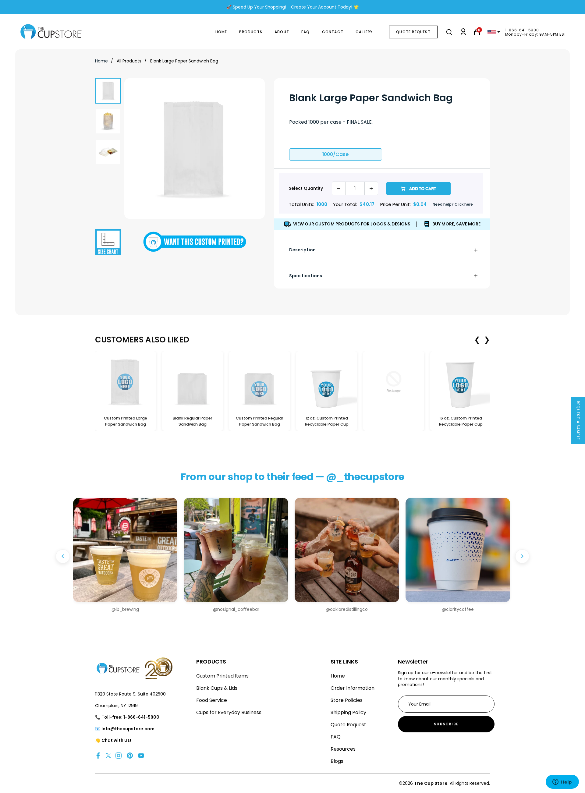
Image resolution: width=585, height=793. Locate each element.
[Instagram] (118, 755)
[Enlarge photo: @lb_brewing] (125, 550)
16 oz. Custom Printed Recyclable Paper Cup (461, 421)
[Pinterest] (130, 755)
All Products (129, 61)
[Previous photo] (63, 556)
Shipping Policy (348, 712)
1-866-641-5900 (522, 30)
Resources (343, 748)
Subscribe (446, 724)
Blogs (337, 761)
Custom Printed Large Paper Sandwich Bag (125, 421)
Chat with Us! (116, 740)
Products (250, 31)
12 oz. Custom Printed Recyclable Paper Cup (327, 421)
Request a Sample (578, 420)
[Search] (449, 32)
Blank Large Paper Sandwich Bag (184, 61)
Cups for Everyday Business (228, 712)
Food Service (211, 700)
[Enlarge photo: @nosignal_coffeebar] (236, 550)
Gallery (364, 31)
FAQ (305, 31)
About (282, 31)
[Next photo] (522, 556)
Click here (464, 204)
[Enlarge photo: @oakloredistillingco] (347, 550)
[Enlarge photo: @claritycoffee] (458, 550)
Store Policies (347, 700)
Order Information (352, 688)
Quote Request (413, 31)
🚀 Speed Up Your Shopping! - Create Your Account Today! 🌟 (292, 7)
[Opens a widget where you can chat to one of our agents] (562, 782)
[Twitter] (108, 755)
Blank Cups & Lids (216, 688)
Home (221, 31)
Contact (332, 31)
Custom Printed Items (222, 675)
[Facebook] (98, 755)
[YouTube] (141, 755)
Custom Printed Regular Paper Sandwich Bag (259, 421)
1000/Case (335, 154)
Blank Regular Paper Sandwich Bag (192, 421)
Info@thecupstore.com (127, 729)
